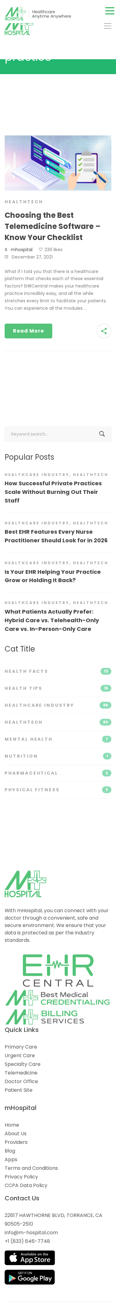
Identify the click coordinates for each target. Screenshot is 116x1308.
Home (12, 1124)
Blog (10, 1150)
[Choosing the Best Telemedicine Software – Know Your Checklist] (58, 139)
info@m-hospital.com (31, 1232)
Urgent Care (20, 1055)
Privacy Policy (21, 1176)
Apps (11, 1159)
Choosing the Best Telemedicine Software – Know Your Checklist (53, 226)
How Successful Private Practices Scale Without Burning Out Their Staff (53, 491)
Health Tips (56, 688)
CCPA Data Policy (26, 1185)
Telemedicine (21, 1072)
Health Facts (56, 671)
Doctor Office (21, 1081)
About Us (16, 1133)
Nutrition (56, 756)
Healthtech (24, 202)
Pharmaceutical (56, 773)
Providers (16, 1142)
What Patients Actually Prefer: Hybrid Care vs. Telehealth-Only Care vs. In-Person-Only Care (52, 620)
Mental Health (56, 739)
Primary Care (21, 1046)
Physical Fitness (56, 790)
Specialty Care (23, 1064)
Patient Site (18, 1090)
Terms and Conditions (31, 1168)
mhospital (21, 249)
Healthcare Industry (37, 474)
